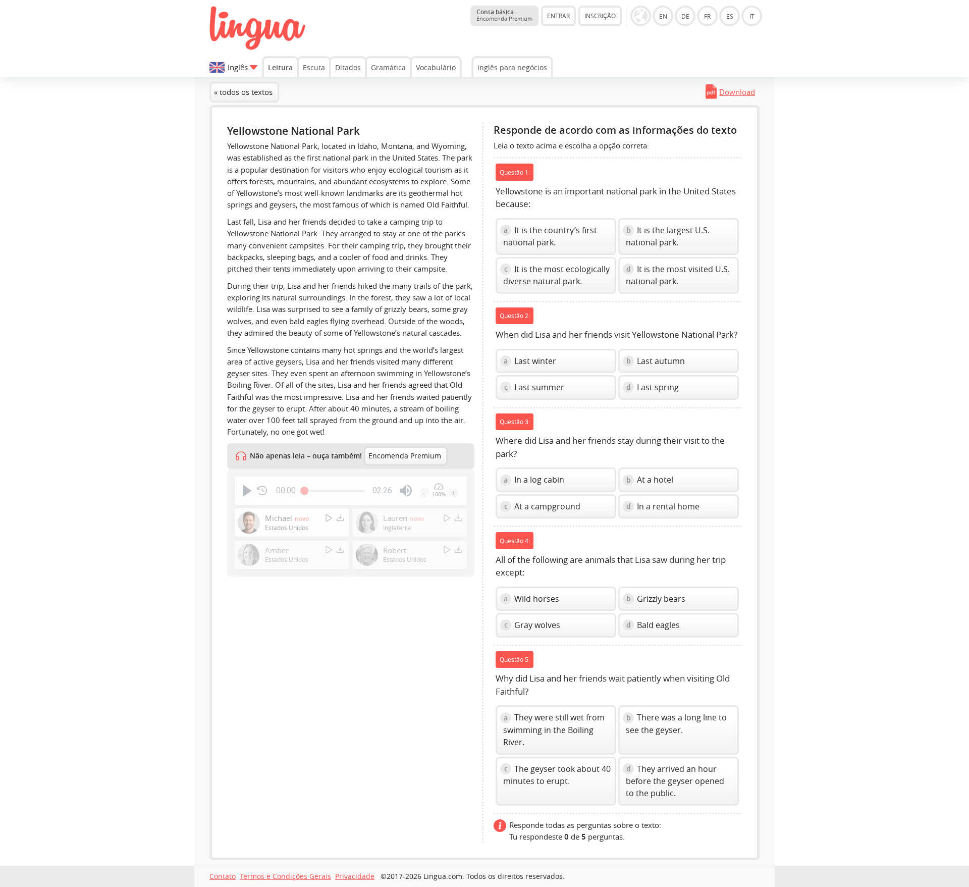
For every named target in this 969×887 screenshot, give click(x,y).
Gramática (388, 67)
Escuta (314, 67)
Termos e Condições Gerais (285, 876)
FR (707, 16)
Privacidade (354, 876)
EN (663, 16)
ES (729, 16)
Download (737, 92)
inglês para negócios (512, 67)
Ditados (348, 67)
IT (752, 16)
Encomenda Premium (404, 455)
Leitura (280, 67)
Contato (222, 876)
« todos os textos (243, 92)
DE (685, 16)
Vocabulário (436, 67)
